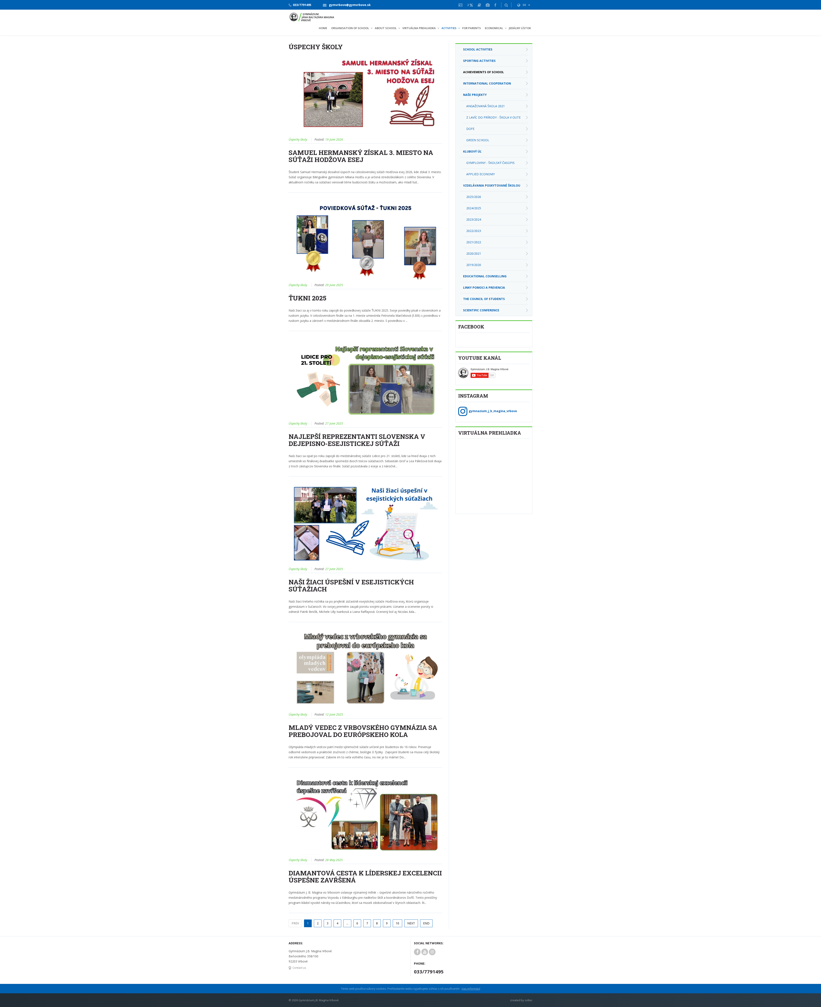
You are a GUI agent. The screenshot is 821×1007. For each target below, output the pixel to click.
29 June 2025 (334, 285)
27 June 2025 (334, 423)
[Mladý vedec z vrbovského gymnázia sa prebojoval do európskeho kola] (365, 668)
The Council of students (484, 299)
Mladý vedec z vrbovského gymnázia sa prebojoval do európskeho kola (363, 731)
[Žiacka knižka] (479, 4)
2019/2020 (473, 265)
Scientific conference (481, 310)
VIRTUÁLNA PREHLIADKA (419, 28)
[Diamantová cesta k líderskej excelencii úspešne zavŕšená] (365, 814)
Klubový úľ (472, 151)
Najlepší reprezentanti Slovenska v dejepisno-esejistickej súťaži (357, 440)
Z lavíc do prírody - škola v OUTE (493, 117)
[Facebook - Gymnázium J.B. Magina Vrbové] (495, 4)
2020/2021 (473, 253)
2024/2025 (473, 208)
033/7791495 (302, 5)
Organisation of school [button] (350, 28)
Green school (477, 140)
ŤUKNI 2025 (307, 298)
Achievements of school (483, 72)
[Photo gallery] (488, 4)
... (347, 923)
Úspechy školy (298, 139)
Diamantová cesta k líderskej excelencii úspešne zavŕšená (365, 876)
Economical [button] (494, 28)
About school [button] (386, 28)
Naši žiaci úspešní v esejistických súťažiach (351, 585)
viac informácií (471, 989)
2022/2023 (473, 231)
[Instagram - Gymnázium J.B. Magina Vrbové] (432, 952)
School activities (477, 49)
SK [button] (525, 5)
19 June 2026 (334, 139)
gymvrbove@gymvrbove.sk (350, 5)
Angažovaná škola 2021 (485, 106)
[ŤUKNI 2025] (365, 239)
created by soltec (521, 1000)
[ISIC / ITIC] (460, 4)
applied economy (480, 174)
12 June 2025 (334, 714)
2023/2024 (473, 219)
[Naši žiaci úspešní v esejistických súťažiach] (365, 523)
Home (323, 28)
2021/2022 (473, 242)
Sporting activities (479, 61)
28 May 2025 (334, 860)
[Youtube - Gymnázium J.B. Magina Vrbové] (424, 952)
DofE (470, 129)
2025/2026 (473, 197)
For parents (471, 28)
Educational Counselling (484, 276)
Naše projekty (475, 95)
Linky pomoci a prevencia (484, 287)
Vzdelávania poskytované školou (491, 185)
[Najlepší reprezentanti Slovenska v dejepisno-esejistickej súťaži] (365, 377)
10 (397, 923)
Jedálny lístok (520, 28)
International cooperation (487, 83)
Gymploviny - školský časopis (490, 163)
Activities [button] (449, 28)
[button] (506, 4)
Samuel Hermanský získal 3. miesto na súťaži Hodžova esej (361, 156)
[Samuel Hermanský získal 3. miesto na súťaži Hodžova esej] (365, 93)
